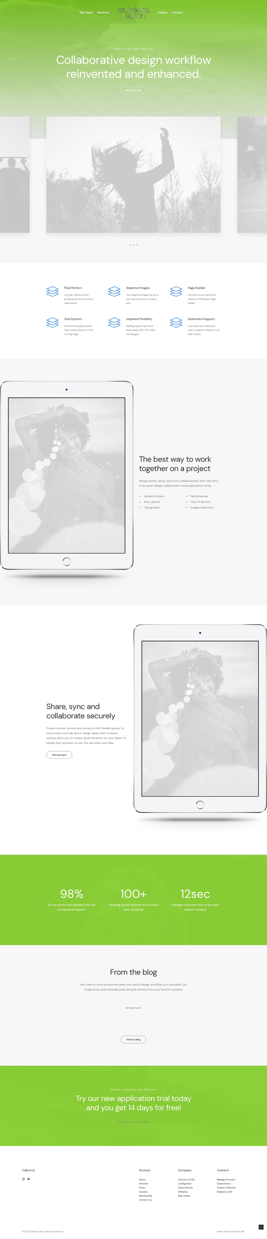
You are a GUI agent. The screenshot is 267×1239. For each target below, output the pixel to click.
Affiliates (183, 1191)
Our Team (86, 12)
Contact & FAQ (186, 1179)
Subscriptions (185, 1187)
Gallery (163, 12)
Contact (177, 12)
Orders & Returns (226, 1187)
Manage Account (226, 1179)
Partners (143, 1183)
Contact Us (145, 1199)
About (142, 1179)
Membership (145, 1195)
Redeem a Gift (224, 1191)
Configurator (185, 1183)
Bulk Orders (184, 1195)
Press (142, 1187)
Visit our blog (133, 1039)
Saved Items (223, 1183)
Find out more (59, 755)
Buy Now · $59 (133, 90)
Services (103, 12)
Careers (143, 1191)
